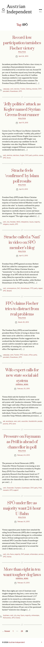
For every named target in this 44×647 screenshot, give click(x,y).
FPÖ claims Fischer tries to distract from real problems (22, 309)
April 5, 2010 (23, 256)
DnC (18, 288)
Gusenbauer (26, 488)
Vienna (9, 557)
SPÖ (20, 91)
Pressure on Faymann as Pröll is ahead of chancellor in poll (22, 442)
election (16, 89)
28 (22, 631)
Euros (12, 554)
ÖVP (39, 89)
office (31, 355)
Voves (9, 158)
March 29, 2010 (23, 322)
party (30, 155)
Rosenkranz (14, 91)
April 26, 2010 (23, 56)
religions (6, 224)
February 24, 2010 (23, 455)
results (12, 224)
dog (18, 616)
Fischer (22, 89)
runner (41, 155)
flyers (22, 616)
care (15, 421)
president (6, 91)
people (40, 421)
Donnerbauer (25, 288)
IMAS (18, 222)
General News (22, 384)
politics (35, 155)
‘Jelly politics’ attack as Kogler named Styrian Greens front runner (22, 109)
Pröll (40, 488)
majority (37, 222)
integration (24, 222)
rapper (40, 288)
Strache (9, 291)
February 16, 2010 (23, 522)
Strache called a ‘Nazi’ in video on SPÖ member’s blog (22, 242)
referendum (34, 554)
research (6, 490)
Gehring (28, 89)
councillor (24, 421)
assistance (9, 421)
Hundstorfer (33, 421)
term (14, 424)
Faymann (18, 488)
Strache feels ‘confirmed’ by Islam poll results (22, 176)
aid (4, 421)
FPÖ (31, 288)
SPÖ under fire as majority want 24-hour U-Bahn (22, 508)
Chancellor (10, 488)
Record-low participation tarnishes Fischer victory (22, 43)
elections (16, 155)
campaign (6, 89)
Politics (22, 52)
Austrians (6, 616)
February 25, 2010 (23, 389)
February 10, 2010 (23, 583)
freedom (13, 222)
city (8, 222)
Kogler (22, 155)
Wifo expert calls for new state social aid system (22, 375)
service (40, 554)
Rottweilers (7, 618)
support (15, 490)
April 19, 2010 (23, 123)
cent (11, 89)
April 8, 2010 (23, 189)
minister (34, 89)
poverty (5, 424)
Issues (31, 222)
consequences (11, 288)
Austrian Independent (16, 642)
